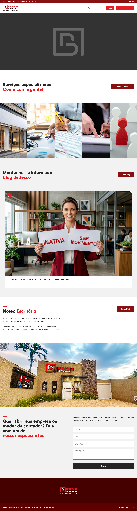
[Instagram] (133, 1)
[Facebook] (130, 1)
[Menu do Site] (83, 8)
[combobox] (96, 8)
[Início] (10, 8)
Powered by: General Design (125, 507)
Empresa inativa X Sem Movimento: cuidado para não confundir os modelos (38, 279)
